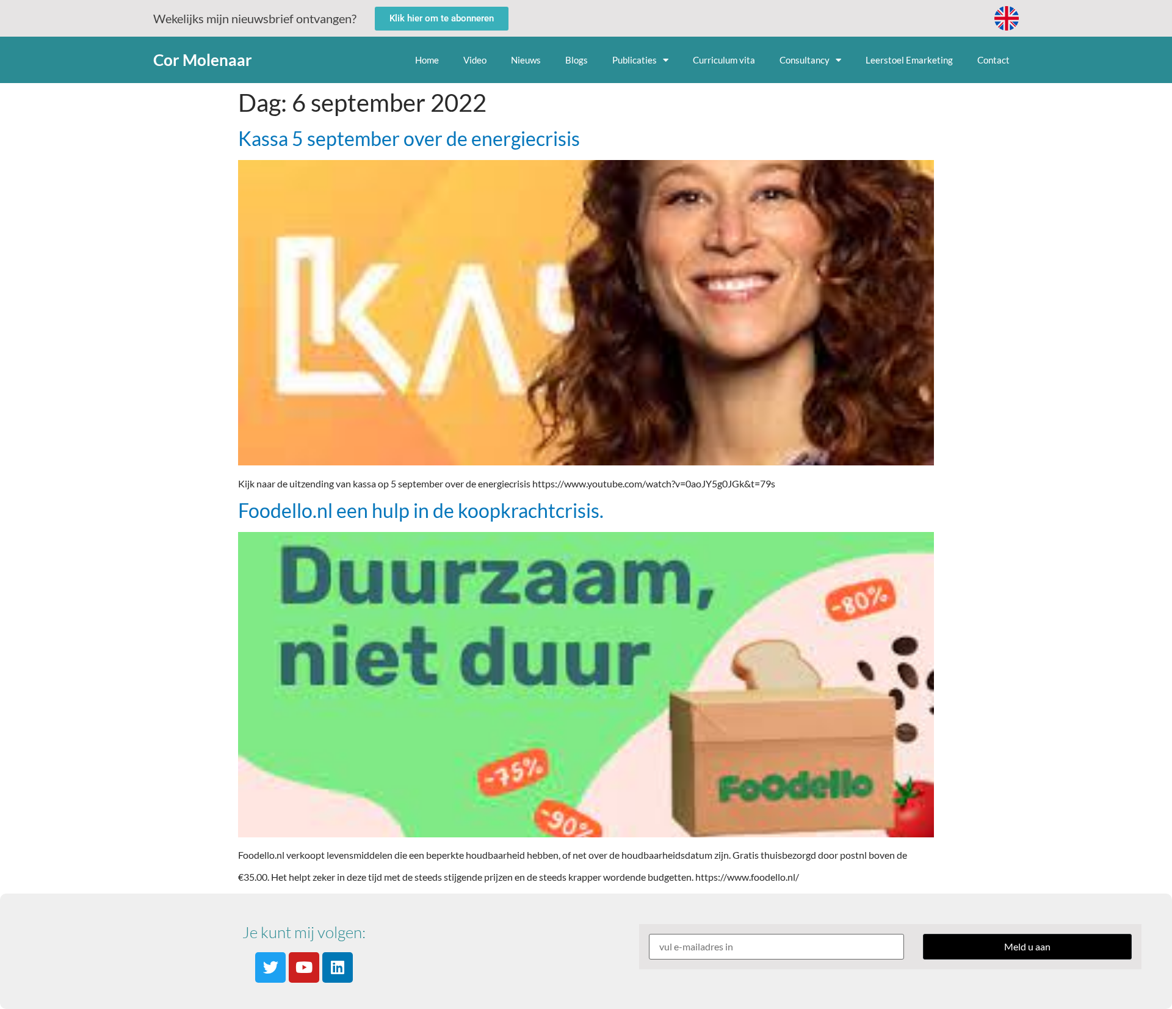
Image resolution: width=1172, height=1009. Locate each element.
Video (475, 59)
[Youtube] (304, 967)
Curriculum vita (724, 59)
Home (427, 59)
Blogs (576, 59)
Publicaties (634, 59)
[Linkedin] (337, 967)
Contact (993, 59)
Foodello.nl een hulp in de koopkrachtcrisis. (421, 510)
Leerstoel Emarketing (909, 59)
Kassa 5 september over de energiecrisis (409, 138)
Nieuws (526, 59)
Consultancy (805, 59)
